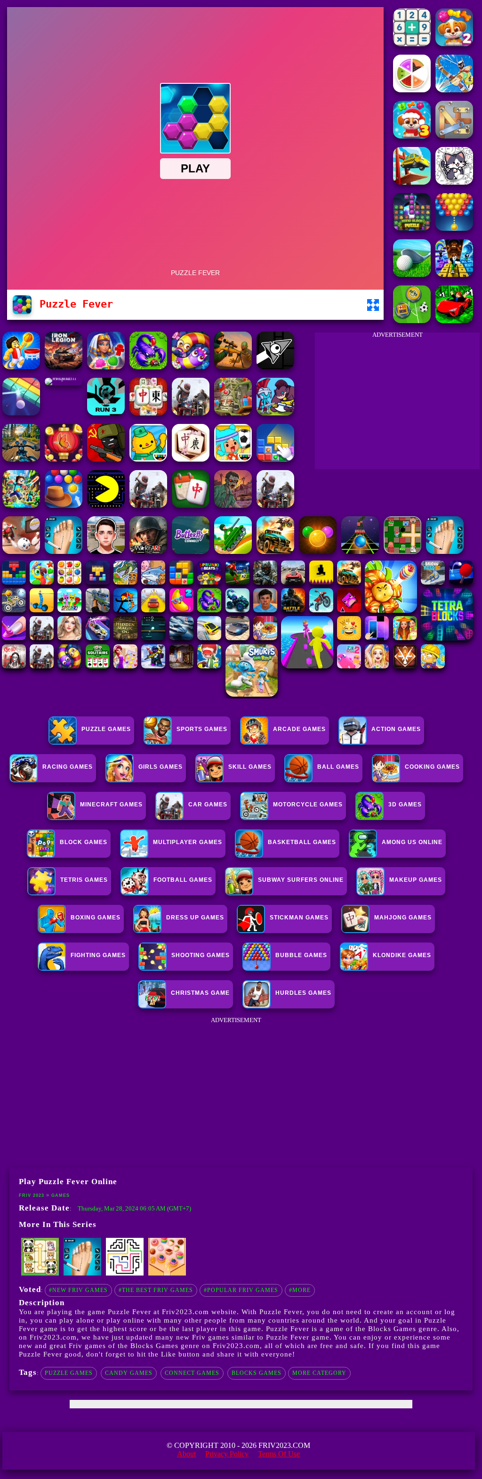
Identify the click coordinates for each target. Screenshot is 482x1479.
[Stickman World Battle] (106, 459)
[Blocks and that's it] (82, 1273)
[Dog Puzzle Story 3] (412, 136)
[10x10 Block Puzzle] (412, 228)
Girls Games (160, 767)
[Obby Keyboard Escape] (454, 274)
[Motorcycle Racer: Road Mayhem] (21, 459)
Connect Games (192, 1373)
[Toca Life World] (233, 459)
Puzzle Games (106, 729)
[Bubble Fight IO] (454, 228)
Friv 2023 (31, 1195)
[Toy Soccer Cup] (412, 321)
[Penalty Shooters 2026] (63, 551)
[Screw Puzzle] (454, 136)
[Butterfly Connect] (190, 551)
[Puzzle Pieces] (412, 90)
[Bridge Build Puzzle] (412, 182)
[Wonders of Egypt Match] (106, 367)
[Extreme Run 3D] (360, 551)
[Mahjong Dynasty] (148, 413)
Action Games (396, 729)
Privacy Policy (227, 1454)
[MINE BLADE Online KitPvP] (21, 505)
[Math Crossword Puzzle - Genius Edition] (412, 44)
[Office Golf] (412, 274)
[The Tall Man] (275, 505)
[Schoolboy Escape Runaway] (106, 551)
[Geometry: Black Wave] (275, 367)
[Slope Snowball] (21, 551)
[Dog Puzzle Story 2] (454, 44)
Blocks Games (256, 1373)
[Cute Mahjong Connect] (40, 1273)
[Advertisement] (397, 403)
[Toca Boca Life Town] (148, 459)
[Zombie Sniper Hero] (233, 367)
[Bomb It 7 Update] (402, 551)
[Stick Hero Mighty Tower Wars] (275, 413)
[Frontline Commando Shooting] (148, 367)
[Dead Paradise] (275, 551)
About (186, 1454)
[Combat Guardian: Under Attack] (148, 505)
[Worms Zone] (190, 367)
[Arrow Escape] (125, 1273)
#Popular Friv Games (241, 1290)
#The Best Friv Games (156, 1290)
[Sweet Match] (167, 1273)
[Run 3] (106, 413)
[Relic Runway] (233, 413)
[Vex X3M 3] (190, 413)
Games (60, 1195)
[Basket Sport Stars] (21, 367)
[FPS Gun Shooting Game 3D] (445, 551)
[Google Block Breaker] (21, 413)
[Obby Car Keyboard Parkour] (454, 321)
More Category (319, 1373)
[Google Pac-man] (106, 505)
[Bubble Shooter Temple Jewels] (318, 551)
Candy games (129, 1373)
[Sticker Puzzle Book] (454, 182)
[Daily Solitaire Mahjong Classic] (190, 505)
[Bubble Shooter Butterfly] (63, 459)
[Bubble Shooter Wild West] (63, 505)
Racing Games (67, 767)
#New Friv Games (78, 1290)
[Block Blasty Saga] (275, 459)
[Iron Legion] (63, 367)
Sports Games (202, 729)
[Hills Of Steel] (233, 551)
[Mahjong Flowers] (190, 459)
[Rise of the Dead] (233, 505)
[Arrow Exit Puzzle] (454, 90)
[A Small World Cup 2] (63, 378)
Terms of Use (279, 1454)
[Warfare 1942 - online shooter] (148, 551)
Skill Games (250, 767)
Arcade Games (299, 729)
